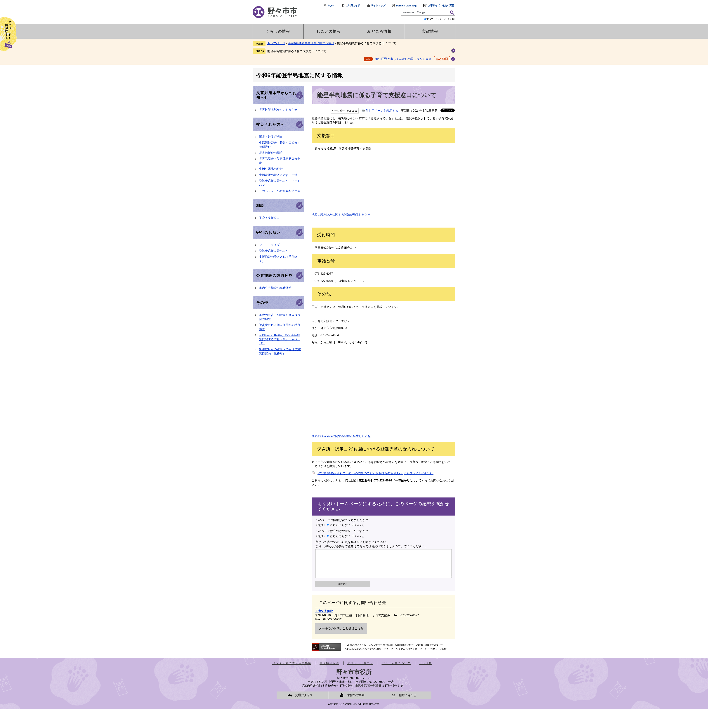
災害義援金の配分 (271, 152)
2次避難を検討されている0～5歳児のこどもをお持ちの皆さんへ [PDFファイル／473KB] (375, 473)
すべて (429, 19)
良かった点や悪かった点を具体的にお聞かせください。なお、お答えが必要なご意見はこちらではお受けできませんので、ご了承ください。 (371, 544)
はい (322, 525)
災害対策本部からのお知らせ (278, 109)
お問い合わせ (407, 695)
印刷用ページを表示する (382, 110)
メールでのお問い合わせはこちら (341, 628)
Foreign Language (406, 5)
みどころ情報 (379, 31)
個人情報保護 (329, 663)
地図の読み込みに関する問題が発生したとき (341, 214)
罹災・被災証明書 (271, 136)
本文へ (331, 5)
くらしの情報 (278, 31)
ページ (442, 19)
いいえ (359, 525)
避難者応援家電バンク (274, 250)
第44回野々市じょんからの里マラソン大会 (403, 58)
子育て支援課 (324, 611)
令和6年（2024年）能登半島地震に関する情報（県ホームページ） (279, 339)
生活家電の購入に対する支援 (278, 175)
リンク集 (425, 663)
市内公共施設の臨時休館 (275, 287)
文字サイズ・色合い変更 (441, 5)
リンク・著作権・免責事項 (291, 663)
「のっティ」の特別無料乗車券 (279, 191)
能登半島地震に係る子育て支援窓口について (296, 51)
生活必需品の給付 (271, 168)
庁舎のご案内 (356, 695)
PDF (453, 19)
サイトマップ (378, 5)
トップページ (276, 43)
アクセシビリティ (360, 663)
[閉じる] (453, 59)
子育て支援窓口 (269, 217)
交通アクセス (304, 695)
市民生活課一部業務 (368, 685)
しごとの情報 (329, 31)
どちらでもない (340, 525)
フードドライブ (269, 245)
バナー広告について (396, 663)
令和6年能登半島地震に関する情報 (311, 43)
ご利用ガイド (353, 5)
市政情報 (430, 31)
